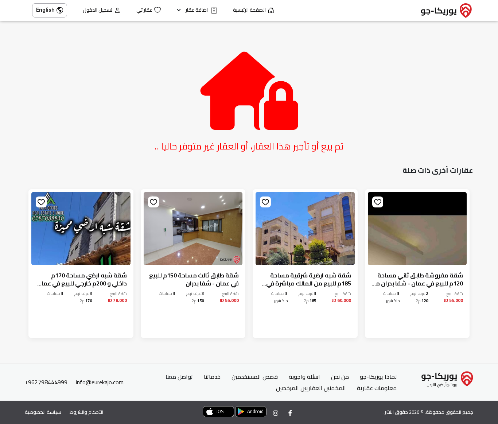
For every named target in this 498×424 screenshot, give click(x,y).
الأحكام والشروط (86, 412)
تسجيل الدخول (97, 10)
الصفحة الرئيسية (249, 10)
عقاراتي (144, 10)
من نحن (340, 376)
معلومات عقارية (377, 388)
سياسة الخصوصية (43, 412)
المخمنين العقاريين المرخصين (311, 388)
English (45, 10)
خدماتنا (212, 376)
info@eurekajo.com (100, 382)
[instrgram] (275, 413)
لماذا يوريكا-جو (378, 376)
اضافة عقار (197, 10)
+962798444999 (46, 382)
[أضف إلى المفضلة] (377, 202)
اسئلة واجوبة (304, 376)
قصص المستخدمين (255, 376)
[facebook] (290, 413)
